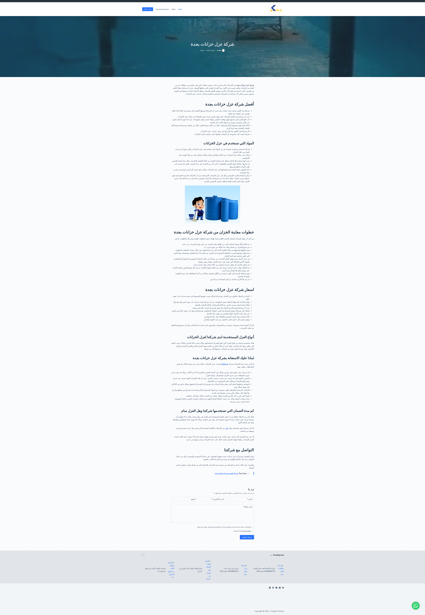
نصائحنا (174, 9)
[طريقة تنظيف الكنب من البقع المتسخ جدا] (171, 570)
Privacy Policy (246, 531)
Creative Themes (277, 611)
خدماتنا (180, 9)
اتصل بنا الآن (147, 9)
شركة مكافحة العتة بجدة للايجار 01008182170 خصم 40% (264, 569)
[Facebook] (283, 588)
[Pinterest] (273, 588)
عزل (227, 428)
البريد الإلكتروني (218, 499)
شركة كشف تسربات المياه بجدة (226, 473)
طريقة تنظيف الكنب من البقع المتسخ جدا (155, 569)
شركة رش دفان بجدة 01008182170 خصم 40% (229, 569)
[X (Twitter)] (280, 588)
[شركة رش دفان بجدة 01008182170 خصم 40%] (244, 570)
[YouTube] (270, 588)
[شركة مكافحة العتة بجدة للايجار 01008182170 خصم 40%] (280, 570)
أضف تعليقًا (247, 507)
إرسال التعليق (247, 537)
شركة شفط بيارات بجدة (162, 9)
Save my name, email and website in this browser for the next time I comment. (224, 527)
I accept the (242, 531)
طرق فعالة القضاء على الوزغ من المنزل (190, 569)
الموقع (193, 499)
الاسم (249, 499)
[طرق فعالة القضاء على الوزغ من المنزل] (207, 570)
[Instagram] (276, 588)
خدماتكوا (225, 364)
